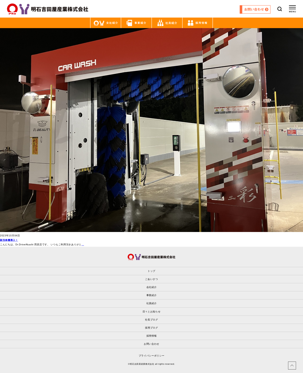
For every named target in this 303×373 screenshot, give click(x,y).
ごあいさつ (151, 279)
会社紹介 (151, 287)
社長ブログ (151, 319)
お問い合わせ (151, 343)
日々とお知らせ (152, 311)
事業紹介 (151, 295)
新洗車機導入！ (9, 240)
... (83, 244)
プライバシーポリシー (151, 355)
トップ (151, 271)
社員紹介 (151, 303)
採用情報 (151, 335)
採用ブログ (151, 327)
